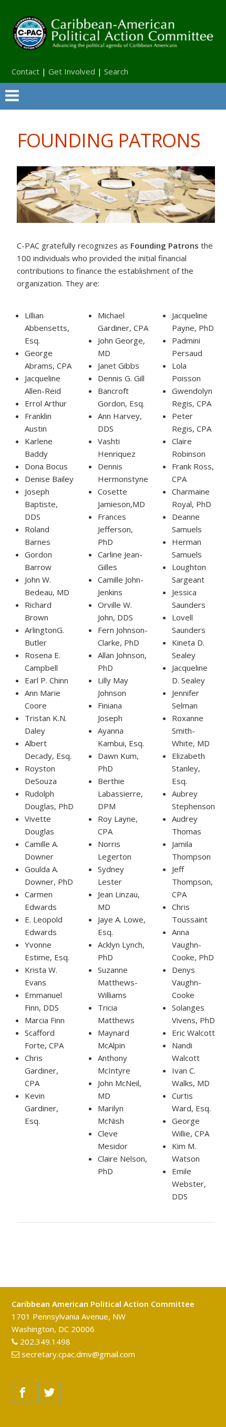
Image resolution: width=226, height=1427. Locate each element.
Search (116, 71)
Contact (25, 71)
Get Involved (71, 71)
